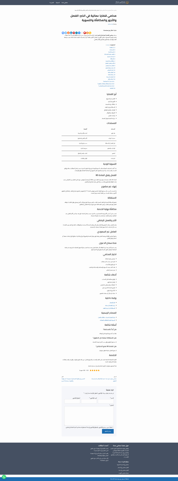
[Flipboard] (84, 33)
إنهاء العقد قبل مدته (110, 305)
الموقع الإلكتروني (76, 398)
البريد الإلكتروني (93, 398)
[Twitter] (65, 33)
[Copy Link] (90, 33)
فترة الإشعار (112, 302)
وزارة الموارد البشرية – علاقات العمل (106, 317)
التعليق (111, 405)
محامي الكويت (122, 473)
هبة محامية (110, 24)
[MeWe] (76, 33)
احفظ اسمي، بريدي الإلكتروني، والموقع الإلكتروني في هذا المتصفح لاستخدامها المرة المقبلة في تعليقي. (89, 427)
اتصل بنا (52, 2)
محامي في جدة (108, 10)
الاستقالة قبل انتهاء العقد (109, 308)
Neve (127, 479)
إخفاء (108, 45)
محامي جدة (65, 2)
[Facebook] (63, 33)
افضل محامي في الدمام (123, 467)
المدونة (58, 2)
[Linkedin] (71, 33)
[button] (4, 477)
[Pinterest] (74, 33)
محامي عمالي (102, 10)
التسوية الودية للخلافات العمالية (107, 320)
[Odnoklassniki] (87, 33)
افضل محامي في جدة (124, 470)
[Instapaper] (82, 33)
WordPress (113, 479)
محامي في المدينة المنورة (123, 465)
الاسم (112, 398)
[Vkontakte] (79, 33)
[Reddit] (68, 33)
